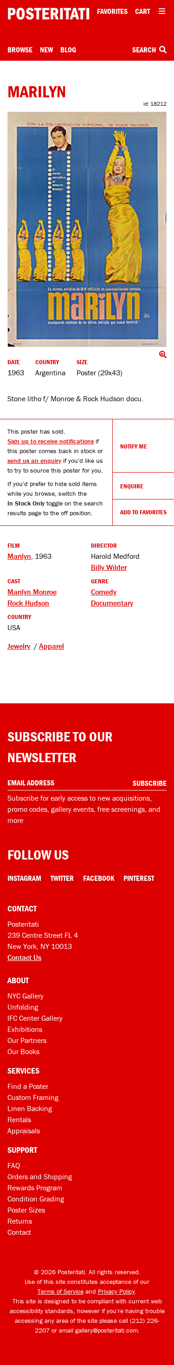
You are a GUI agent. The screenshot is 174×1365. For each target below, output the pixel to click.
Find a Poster (27, 1086)
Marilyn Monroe (32, 591)
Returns (19, 1221)
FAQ (13, 1165)
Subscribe (150, 783)
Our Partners (26, 1040)
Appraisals (23, 1130)
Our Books (23, 1051)
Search (144, 49)
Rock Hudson (28, 602)
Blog (68, 49)
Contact (19, 1232)
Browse (19, 49)
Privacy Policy (116, 1291)
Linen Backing (29, 1108)
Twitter (62, 878)
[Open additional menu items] (162, 11)
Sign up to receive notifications (50, 441)
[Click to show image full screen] (87, 230)
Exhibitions (24, 1029)
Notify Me (133, 446)
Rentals (19, 1119)
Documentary (112, 602)
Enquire (131, 486)
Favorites (112, 11)
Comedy (103, 591)
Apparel (51, 646)
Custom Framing (32, 1097)
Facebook (98, 878)
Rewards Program (34, 1187)
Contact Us (24, 957)
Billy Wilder (109, 567)
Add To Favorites (143, 512)
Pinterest (138, 878)
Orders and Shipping (39, 1176)
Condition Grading (35, 1198)
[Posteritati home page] (48, 13)
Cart (142, 11)
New (46, 49)
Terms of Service (61, 1291)
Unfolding (22, 1006)
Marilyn (19, 556)
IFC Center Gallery (35, 1018)
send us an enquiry (34, 460)
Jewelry (18, 646)
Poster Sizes (26, 1209)
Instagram (24, 878)
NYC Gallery (25, 995)
